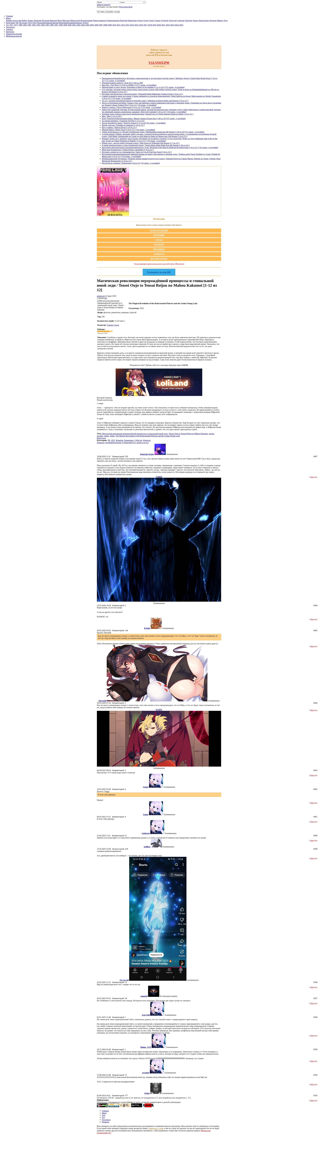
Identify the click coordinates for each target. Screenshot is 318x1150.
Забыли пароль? (103, 5)
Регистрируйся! (125, 7)
